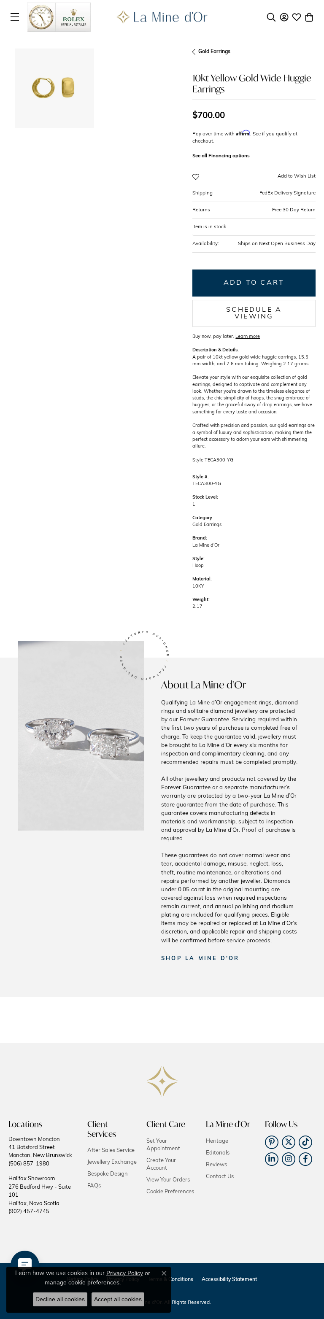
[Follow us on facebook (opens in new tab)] (305, 1159)
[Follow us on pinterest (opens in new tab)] (271, 1142)
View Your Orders (168, 1180)
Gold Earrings (214, 51)
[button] (271, 17)
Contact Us (220, 1176)
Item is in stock (209, 226)
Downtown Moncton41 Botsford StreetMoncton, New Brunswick (40, 1152)
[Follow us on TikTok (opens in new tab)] (305, 1142)
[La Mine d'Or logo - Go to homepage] (162, 17)
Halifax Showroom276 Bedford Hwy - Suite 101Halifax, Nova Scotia (39, 1195)
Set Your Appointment (163, 1145)
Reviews (216, 1165)
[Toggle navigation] (14, 17)
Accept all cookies (118, 1299)
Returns (254, 210)
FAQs (94, 1186)
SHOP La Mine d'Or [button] (200, 958)
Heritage (217, 1141)
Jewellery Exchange (112, 1162)
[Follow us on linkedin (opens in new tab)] (271, 1159)
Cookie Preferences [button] (170, 1192)
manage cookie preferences (82, 1282)
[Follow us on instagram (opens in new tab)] (288, 1159)
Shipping (254, 193)
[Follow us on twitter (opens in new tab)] (288, 1142)
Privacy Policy (124, 1273)
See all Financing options (221, 156)
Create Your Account (161, 1164)
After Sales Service (111, 1150)
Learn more (247, 336)
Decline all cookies (60, 1299)
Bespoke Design (107, 1174)
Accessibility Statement (229, 1279)
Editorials (218, 1153)
